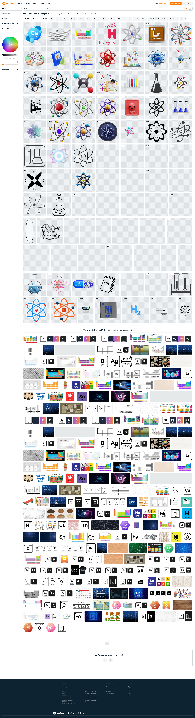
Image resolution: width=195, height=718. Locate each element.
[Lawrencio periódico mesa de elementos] (156, 34)
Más (49, 3)
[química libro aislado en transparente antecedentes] (107, 180)
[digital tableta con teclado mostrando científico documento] (85, 310)
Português (130, 691)
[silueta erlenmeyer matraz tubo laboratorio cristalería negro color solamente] (156, 82)
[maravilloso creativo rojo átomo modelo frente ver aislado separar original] (107, 58)
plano (58, 18)
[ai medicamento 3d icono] (87, 231)
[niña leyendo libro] (168, 258)
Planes (156, 3)
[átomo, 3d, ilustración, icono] (64, 258)
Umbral (4, 62)
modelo (66, 18)
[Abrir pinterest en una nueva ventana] (76, 713)
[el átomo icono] (119, 258)
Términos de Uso (115, 713)
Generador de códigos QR (68, 706)
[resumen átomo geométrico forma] (34, 180)
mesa (52, 18)
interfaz (120, 18)
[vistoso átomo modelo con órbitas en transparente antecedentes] (185, 258)
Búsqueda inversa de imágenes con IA (67, 700)
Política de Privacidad (125, 713)
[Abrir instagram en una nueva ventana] (71, 713)
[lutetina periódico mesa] (125, 231)
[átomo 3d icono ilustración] (83, 107)
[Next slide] (190, 19)
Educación (64, 695)
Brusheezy (64, 687)
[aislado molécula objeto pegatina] (36, 310)
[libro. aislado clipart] (107, 284)
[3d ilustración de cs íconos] (91, 258)
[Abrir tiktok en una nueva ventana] (78, 713)
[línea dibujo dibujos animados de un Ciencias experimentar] (59, 204)
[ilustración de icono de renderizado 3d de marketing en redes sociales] (83, 82)
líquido (136, 18)
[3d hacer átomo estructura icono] (180, 34)
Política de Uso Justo (136, 713)
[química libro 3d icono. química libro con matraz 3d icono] (59, 58)
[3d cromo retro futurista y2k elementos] (180, 180)
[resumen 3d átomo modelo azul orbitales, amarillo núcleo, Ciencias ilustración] (180, 156)
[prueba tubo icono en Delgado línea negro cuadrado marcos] (34, 156)
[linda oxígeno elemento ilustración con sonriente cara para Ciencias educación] (132, 107)
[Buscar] (186, 9)
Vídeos (34, 3)
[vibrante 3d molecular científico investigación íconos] (34, 284)
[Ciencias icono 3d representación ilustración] (132, 34)
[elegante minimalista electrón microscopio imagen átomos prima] (34, 82)
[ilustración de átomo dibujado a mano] (180, 131)
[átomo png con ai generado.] (59, 284)
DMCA (86, 689)
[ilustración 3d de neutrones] (107, 204)
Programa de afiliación (90, 691)
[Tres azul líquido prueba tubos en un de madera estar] (180, 107)
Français (130, 695)
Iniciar (187, 3)
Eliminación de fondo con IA (69, 703)
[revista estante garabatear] (34, 107)
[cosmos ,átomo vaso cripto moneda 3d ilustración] (107, 131)
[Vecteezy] (8, 3)
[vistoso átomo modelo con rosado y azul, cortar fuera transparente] (132, 131)
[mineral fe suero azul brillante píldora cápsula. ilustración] (83, 284)
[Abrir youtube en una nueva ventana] (83, 713)
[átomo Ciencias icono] (156, 204)
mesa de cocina (174, 18)
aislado (82, 18)
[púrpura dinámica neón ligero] (59, 156)
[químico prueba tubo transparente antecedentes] (132, 82)
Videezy (64, 691)
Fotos (27, 3)
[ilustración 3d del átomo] (59, 82)
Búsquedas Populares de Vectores (91, 694)
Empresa (64, 693)
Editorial (42, 3)
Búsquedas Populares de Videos (91, 701)
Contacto (108, 689)
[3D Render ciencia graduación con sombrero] (107, 82)
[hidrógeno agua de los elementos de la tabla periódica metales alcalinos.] (107, 34)
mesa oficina (184, 18)
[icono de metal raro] (147, 258)
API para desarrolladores (68, 698)
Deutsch (130, 693)
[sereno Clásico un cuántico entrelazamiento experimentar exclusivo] (156, 180)
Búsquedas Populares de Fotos (91, 697)
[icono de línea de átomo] (83, 156)
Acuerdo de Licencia (90, 687)
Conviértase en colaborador (110, 694)
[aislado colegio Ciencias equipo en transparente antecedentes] (156, 284)
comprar (105, 18)
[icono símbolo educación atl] (64, 310)
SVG (28, 18)
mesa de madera (162, 18)
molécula (152, 18)
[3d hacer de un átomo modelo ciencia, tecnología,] (107, 107)
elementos (97, 18)
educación (128, 18)
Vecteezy (64, 689)
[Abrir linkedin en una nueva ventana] (73, 713)
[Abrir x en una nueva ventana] (81, 713)
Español (130, 689)
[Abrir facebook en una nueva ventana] (68, 713)
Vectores (19, 3)
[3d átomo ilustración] (59, 107)
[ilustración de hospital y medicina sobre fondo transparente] (180, 284)
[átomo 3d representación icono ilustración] (83, 180)
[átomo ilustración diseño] (179, 231)
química (144, 18)
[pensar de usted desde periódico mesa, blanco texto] (36, 258)
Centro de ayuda (110, 687)
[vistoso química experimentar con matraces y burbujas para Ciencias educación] (132, 58)
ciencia (113, 18)
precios (89, 18)
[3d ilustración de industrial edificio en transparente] (107, 156)
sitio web (73, 18)
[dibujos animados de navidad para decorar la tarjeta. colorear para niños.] (50, 231)
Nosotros (108, 691)
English (130, 687)
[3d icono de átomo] (156, 107)
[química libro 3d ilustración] (83, 58)
